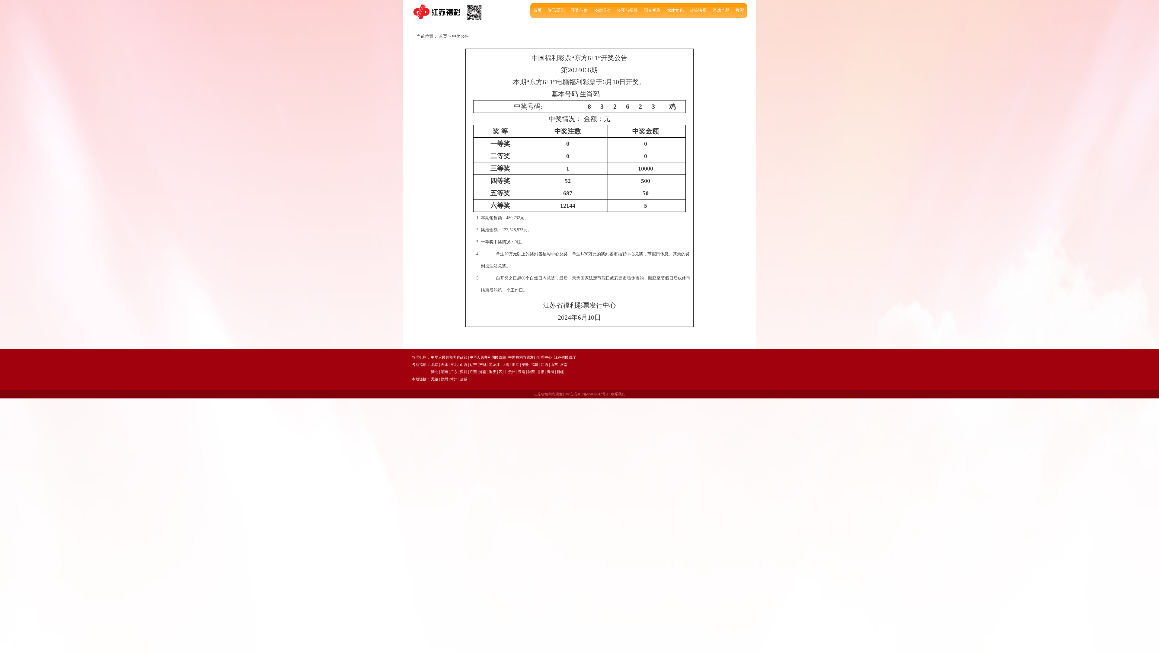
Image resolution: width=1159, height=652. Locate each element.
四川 (502, 372)
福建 (534, 365)
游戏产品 (721, 10)
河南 (563, 365)
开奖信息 (579, 10)
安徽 (525, 365)
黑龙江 (494, 365)
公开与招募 (627, 10)
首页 (537, 10)
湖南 (444, 372)
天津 (444, 365)
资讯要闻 (556, 10)
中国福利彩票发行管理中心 (530, 357)
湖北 (434, 372)
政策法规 (698, 10)
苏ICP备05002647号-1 (591, 394)
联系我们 (618, 394)
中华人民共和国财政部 (449, 357)
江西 (544, 365)
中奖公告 (460, 36)
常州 (454, 379)
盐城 (463, 379)
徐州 (444, 379)
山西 (463, 365)
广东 (454, 372)
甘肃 (540, 372)
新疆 (560, 372)
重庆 (492, 372)
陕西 (531, 372)
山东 (554, 365)
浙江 (515, 365)
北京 (434, 365)
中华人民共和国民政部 (488, 357)
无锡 (434, 379)
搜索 (740, 10)
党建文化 (675, 10)
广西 (473, 372)
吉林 (483, 365)
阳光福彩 (652, 10)
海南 (483, 372)
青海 (550, 372)
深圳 (463, 372)
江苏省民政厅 (565, 357)
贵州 (512, 372)
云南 (521, 372)
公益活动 (602, 10)
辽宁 (473, 365)
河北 (454, 365)
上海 (505, 365)
